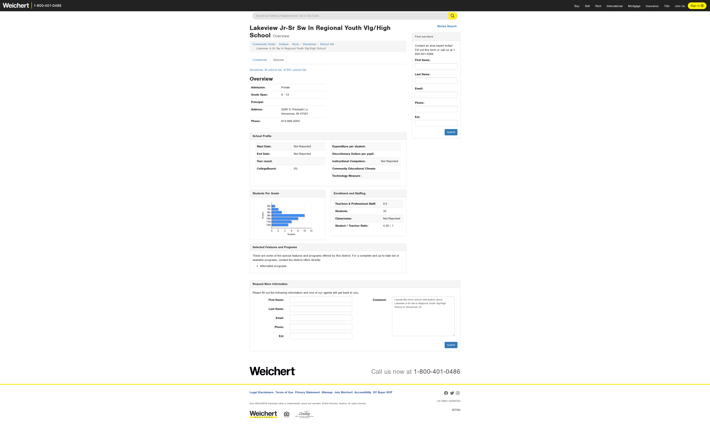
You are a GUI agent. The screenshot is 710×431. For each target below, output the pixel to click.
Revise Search (447, 26)
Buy (576, 6)
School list (327, 44)
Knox (295, 44)
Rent (598, 6)
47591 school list (294, 70)
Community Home (263, 44)
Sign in (696, 6)
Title (667, 6)
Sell (587, 6)
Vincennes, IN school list (266, 70)
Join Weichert (343, 392)
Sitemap (327, 392)
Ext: (417, 117)
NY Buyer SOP (382, 392)
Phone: (419, 103)
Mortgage (634, 6)
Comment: (379, 300)
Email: (419, 88)
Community (260, 60)
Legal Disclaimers (262, 392)
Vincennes (309, 44)
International (615, 6)
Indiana (283, 44)
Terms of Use (284, 392)
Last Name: (422, 74)
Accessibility (362, 392)
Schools (278, 60)
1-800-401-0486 (47, 5)
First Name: (422, 60)
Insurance (652, 6)
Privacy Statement (307, 392)
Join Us (680, 6)
